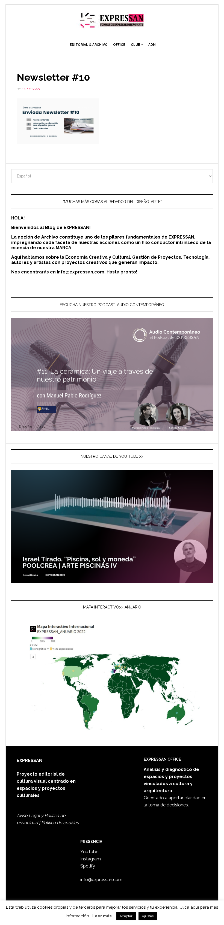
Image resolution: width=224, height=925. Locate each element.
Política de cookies (60, 822)
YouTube (89, 851)
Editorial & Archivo (89, 45)
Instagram (90, 858)
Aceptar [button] (126, 916)
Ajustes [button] (148, 916)
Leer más (102, 916)
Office (119, 45)
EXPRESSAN (112, 22)
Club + (137, 45)
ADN (152, 45)
